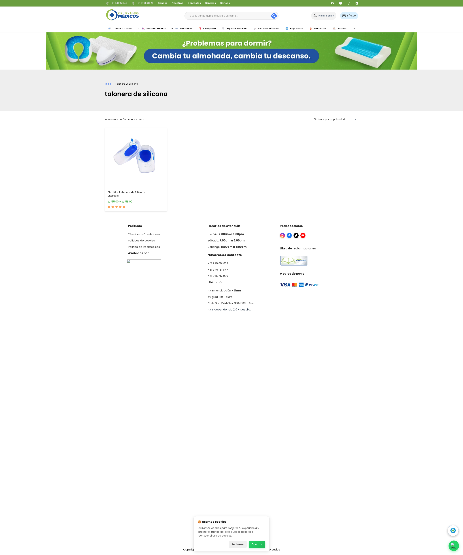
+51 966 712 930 (218, 276)
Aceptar (257, 544)
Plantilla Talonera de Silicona (126, 192)
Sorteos (225, 3)
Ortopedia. (113, 195)
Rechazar (238, 544)
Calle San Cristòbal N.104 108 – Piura (231, 303)
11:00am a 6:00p (232, 247)
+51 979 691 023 (218, 263)
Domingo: (214, 247)
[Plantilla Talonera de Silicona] (136, 159)
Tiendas (162, 3)
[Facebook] (332, 3)
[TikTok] (348, 3)
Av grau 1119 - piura (220, 297)
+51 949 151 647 (218, 270)
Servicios (210, 3)
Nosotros (177, 3)
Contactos (194, 3)
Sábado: (226, 240)
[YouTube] (357, 3)
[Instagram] (340, 3)
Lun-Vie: (226, 234)
